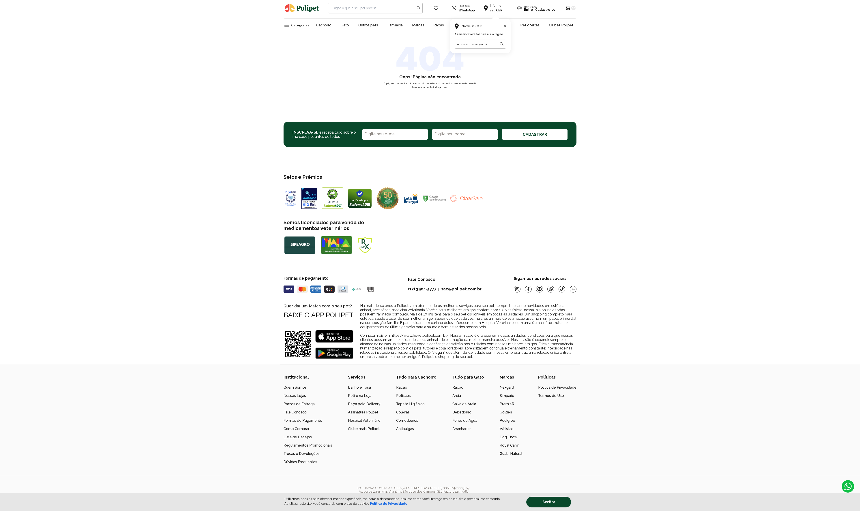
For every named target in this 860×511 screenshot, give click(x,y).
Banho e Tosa (359, 387)
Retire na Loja (359, 396)
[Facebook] (528, 289)
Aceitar (548, 502)
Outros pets (368, 25)
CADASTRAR (535, 134)
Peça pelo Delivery (364, 404)
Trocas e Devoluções (302, 453)
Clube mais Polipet (364, 429)
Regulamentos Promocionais (308, 445)
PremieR (507, 404)
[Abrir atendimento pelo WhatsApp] (848, 486)
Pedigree (507, 420)
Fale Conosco (295, 412)
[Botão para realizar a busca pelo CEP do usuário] (501, 44)
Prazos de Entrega (299, 404)
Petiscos (403, 396)
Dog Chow (508, 437)
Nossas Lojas (295, 396)
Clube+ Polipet (561, 25)
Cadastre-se (545, 9)
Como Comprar (296, 429)
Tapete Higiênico (410, 404)
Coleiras (403, 412)
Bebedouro (461, 412)
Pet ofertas (530, 25)
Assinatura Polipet (363, 412)
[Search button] (419, 8)
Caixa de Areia (464, 404)
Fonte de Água (464, 420)
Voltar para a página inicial (430, 98)
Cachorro (323, 25)
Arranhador (461, 429)
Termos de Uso (551, 396)
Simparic (507, 396)
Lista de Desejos (298, 437)
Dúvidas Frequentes (300, 462)
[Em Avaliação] (309, 198)
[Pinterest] (539, 289)
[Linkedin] (573, 289)
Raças (438, 25)
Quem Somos (295, 387)
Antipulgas (405, 429)
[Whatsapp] (550, 289)
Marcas (418, 25)
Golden (506, 412)
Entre (528, 9)
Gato (345, 25)
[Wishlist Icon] (436, 8)
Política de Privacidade (388, 503)
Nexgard (507, 387)
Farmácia (395, 25)
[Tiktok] (562, 289)
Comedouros (407, 420)
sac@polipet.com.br (461, 289)
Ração (401, 387)
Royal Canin (509, 445)
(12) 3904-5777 (422, 289)
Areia (456, 396)
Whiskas (507, 429)
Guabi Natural (511, 453)
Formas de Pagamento (303, 420)
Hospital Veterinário (364, 420)
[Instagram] (517, 289)
